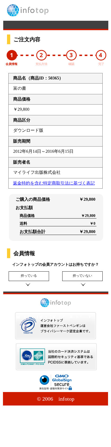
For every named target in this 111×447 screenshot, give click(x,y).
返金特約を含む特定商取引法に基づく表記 (54, 183)
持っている (29, 276)
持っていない (82, 276)
